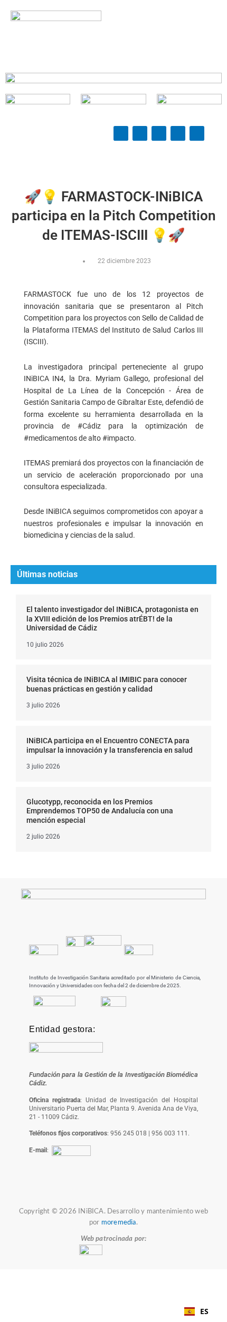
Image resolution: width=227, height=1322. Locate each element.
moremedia (118, 1222)
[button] (159, 31)
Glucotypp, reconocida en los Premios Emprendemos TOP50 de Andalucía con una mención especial (99, 811)
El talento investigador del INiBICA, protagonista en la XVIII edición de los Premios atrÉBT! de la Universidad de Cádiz (112, 618)
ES (204, 1311)
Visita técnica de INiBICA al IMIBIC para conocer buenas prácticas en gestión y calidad (106, 684)
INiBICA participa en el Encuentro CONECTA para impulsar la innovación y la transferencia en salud (109, 745)
